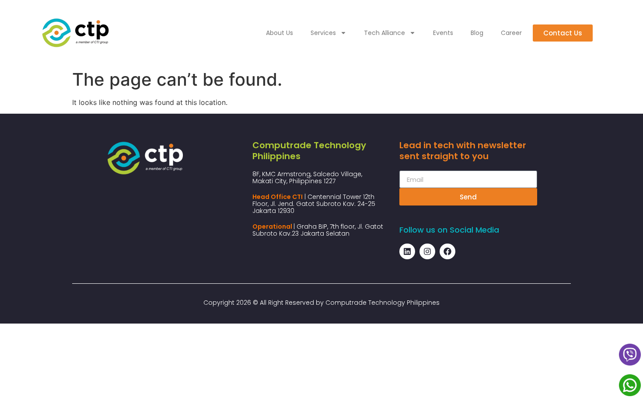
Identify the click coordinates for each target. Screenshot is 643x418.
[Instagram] (427, 251)
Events (443, 32)
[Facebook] (447, 251)
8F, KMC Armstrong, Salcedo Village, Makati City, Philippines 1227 (307, 177)
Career (511, 32)
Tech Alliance (384, 32)
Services (323, 32)
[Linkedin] (407, 251)
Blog (477, 32)
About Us (279, 32)
